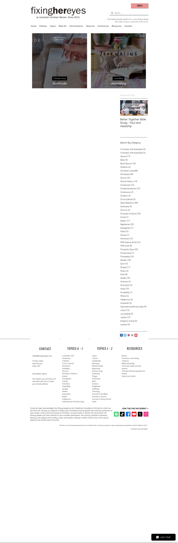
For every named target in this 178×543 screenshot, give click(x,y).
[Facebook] (128, 414)
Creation (65, 361)
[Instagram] (146, 414)
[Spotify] (116, 414)
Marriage (95, 363)
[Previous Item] (124, 108)
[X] (140, 414)
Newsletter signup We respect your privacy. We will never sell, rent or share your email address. (44, 379)
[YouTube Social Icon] (136, 335)
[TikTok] (122, 414)
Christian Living (60, 78)
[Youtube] (134, 414)
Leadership (96, 361)
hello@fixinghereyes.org (42, 356)
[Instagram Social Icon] (132, 335)
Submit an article (128, 376)
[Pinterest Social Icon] (128, 335)
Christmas (66, 358)
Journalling (118, 78)
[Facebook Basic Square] (121, 335)
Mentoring (96, 368)
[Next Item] (144, 108)
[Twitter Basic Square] (125, 335)
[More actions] (83, 38)
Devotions (66, 366)
